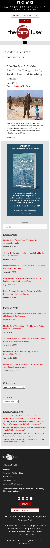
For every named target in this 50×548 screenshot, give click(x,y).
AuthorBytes (26, 543)
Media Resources (9, 480)
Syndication (7, 476)
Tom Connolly (8, 416)
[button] (25, 16)
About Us (6, 469)
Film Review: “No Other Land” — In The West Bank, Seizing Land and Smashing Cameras (24, 72)
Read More (11, 137)
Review (28, 86)
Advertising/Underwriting (13, 473)
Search (25, 223)
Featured (17, 86)
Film (23, 86)
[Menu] (25, 43)
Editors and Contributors (12, 484)
